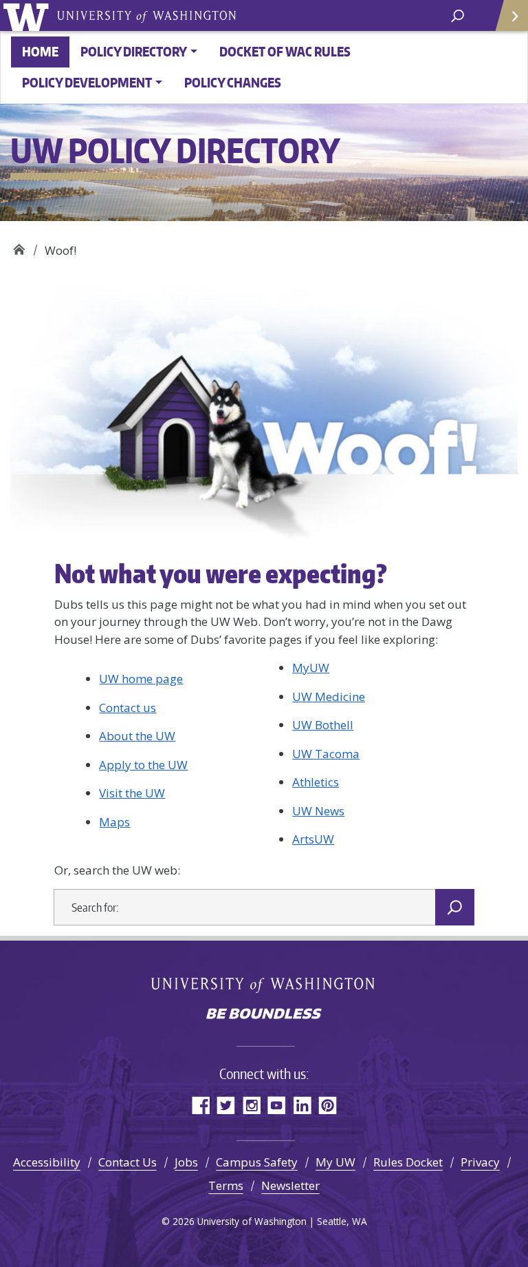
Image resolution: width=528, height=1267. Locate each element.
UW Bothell (322, 725)
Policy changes (232, 82)
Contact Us (127, 1162)
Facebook (200, 1105)
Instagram (251, 1105)
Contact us (127, 707)
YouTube (276, 1105)
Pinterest (327, 1105)
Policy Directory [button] (133, 51)
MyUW (310, 668)
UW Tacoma (326, 754)
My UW (335, 1162)
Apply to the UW (143, 765)
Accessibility (46, 1162)
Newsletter (290, 1185)
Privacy (480, 1162)
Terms (225, 1185)
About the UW (137, 736)
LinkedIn (302, 1105)
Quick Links (511, 15)
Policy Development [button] (87, 82)
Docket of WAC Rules (285, 51)
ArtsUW (313, 839)
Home (40, 51)
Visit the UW (132, 793)
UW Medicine (328, 696)
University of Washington (28, 15)
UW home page (141, 679)
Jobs (186, 1162)
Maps (114, 822)
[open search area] (457, 15)
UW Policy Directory (19, 245)
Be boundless (264, 1015)
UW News (318, 811)
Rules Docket (408, 1162)
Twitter (226, 1105)
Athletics (315, 782)
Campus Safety (257, 1162)
